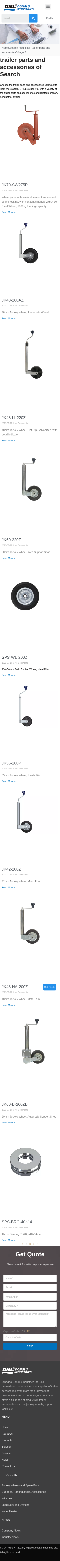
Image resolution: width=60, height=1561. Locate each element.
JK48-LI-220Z (14, 417)
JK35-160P (11, 763)
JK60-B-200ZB (15, 1104)
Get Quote (49, 987)
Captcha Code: (16, 1331)
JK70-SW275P (15, 185)
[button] (48, 7)
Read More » (9, 212)
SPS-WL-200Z (14, 657)
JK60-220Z (11, 540)
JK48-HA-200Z (15, 986)
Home (5, 47)
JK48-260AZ (13, 300)
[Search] (33, 18)
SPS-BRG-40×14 (17, 1222)
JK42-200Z (11, 869)
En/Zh (49, 18)
